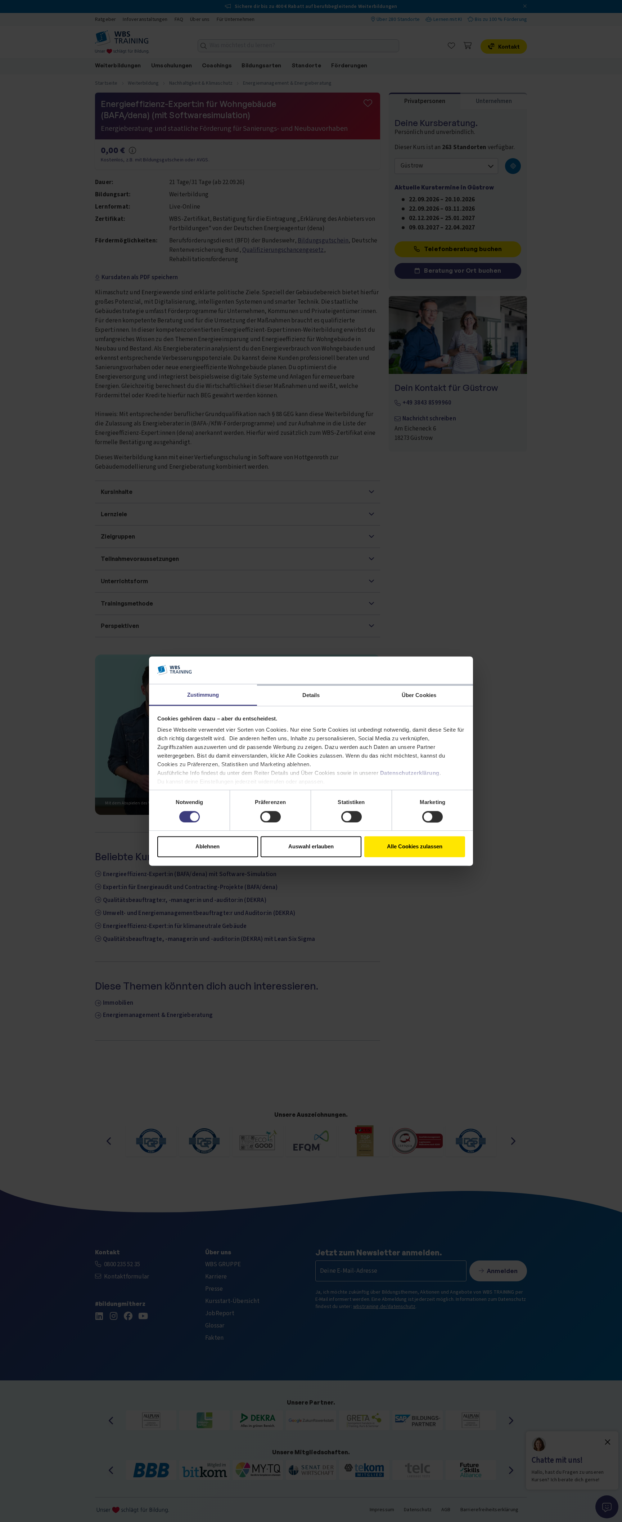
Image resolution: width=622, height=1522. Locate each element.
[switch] (270, 816)
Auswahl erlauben (311, 847)
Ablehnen (207, 847)
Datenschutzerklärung (410, 773)
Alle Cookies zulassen (414, 847)
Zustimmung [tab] (203, 695)
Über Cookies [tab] (419, 695)
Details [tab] (311, 695)
